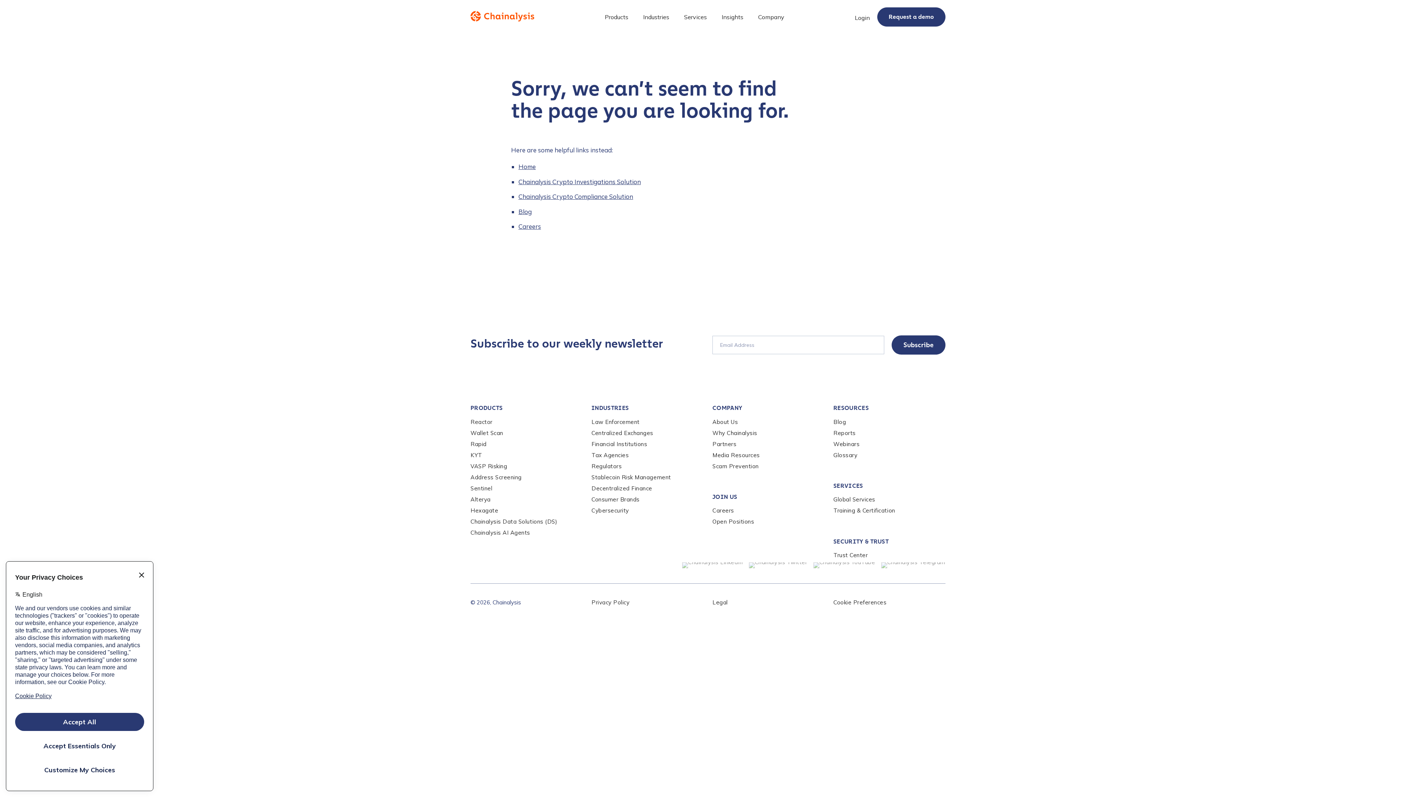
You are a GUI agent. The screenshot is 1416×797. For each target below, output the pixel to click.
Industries (610, 407)
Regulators (606, 466)
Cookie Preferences (859, 602)
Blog (525, 211)
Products (487, 407)
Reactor (482, 421)
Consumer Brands (615, 499)
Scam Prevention (735, 466)
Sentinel (481, 488)
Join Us (724, 496)
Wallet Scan (487, 433)
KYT (476, 455)
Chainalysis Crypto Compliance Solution (575, 196)
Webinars (846, 444)
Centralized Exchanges (622, 433)
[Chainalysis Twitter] (778, 565)
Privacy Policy (610, 602)
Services (848, 485)
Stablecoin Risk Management (631, 477)
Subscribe (918, 345)
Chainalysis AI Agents (500, 532)
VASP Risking (489, 466)
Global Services (854, 499)
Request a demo (911, 16)
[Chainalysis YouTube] (844, 565)
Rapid (479, 444)
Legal (720, 602)
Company (727, 407)
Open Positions (733, 521)
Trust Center (850, 555)
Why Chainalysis (734, 433)
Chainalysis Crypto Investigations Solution (579, 182)
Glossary (845, 455)
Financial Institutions (619, 444)
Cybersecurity (610, 510)
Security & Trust (861, 541)
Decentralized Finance (621, 488)
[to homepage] (502, 16)
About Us (725, 421)
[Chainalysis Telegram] (913, 565)
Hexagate (484, 510)
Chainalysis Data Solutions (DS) (514, 521)
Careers (529, 226)
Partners (724, 444)
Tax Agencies (610, 455)
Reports (844, 433)
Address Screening (496, 477)
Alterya (481, 499)
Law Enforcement (615, 421)
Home (527, 166)
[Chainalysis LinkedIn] (712, 565)
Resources (851, 407)
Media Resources (736, 455)
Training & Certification (864, 510)
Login (862, 17)
